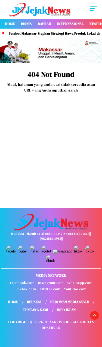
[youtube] (46, 251)
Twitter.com (49, 289)
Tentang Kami (35, 310)
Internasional (70, 24)
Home (10, 24)
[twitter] (23, 251)
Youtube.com (75, 289)
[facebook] (11, 251)
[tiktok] (78, 251)
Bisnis (26, 24)
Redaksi (34, 302)
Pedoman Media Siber (69, 302)
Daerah (44, 24)
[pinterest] (51, 261)
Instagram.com (51, 283)
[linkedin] (90, 251)
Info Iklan (66, 310)
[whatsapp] (62, 251)
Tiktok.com (26, 289)
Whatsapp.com (79, 283)
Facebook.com (22, 283)
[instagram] (35, 251)
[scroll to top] (94, 315)
